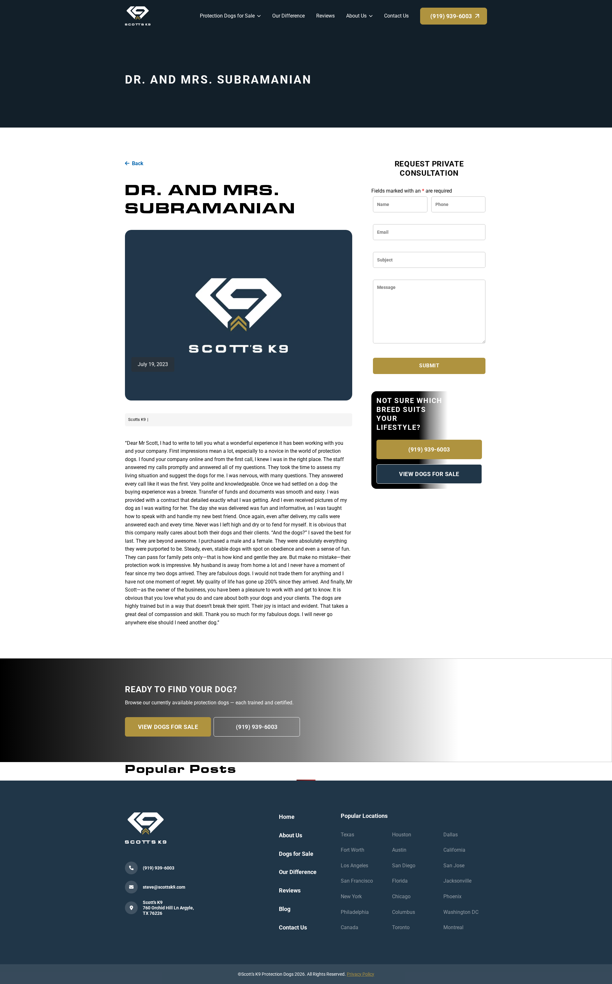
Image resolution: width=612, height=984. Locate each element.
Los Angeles (354, 866)
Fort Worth (352, 850)
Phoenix (452, 896)
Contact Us (293, 927)
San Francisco (357, 881)
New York (351, 896)
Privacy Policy (360, 974)
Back (137, 163)
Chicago (401, 896)
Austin (399, 850)
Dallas (450, 835)
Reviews (290, 890)
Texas (347, 835)
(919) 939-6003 (429, 449)
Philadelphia (355, 912)
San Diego (403, 866)
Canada (349, 927)
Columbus (403, 912)
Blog (284, 909)
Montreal (453, 927)
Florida (400, 881)
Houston (401, 835)
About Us (290, 835)
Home (287, 816)
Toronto (401, 927)
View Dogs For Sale (429, 474)
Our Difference (298, 872)
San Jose (453, 866)
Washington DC (460, 912)
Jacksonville (457, 881)
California (454, 850)
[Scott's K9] (137, 15)
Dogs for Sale (296, 853)
